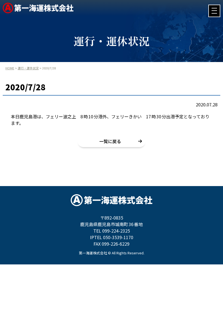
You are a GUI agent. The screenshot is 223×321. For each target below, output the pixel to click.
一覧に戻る (110, 141)
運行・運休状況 (28, 68)
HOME (9, 68)
